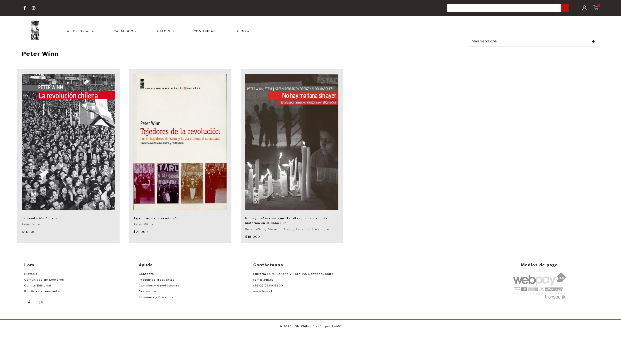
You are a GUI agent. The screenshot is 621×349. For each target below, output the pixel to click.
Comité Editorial (37, 285)
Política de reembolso (43, 291)
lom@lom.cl (263, 279)
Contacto (146, 274)
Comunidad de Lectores (44, 279)
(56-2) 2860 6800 (268, 285)
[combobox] (508, 8)
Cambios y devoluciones (159, 285)
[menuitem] (79, 31)
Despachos (148, 291)
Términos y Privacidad (157, 297)
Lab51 (337, 326)
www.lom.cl (262, 291)
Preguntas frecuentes (157, 279)
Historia (30, 274)
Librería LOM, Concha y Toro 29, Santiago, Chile (293, 274)
